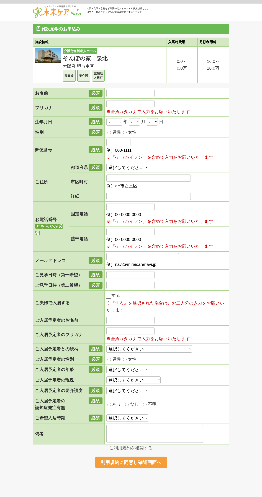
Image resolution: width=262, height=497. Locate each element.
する (115, 295)
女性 (132, 132)
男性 (116, 132)
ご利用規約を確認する (131, 447)
